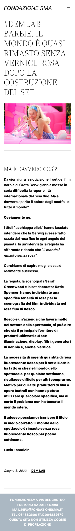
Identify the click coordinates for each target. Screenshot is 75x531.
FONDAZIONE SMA (28, 8)
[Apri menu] (69, 8)
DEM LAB (38, 471)
